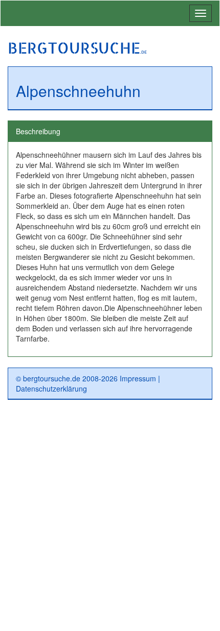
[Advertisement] (110, 519)
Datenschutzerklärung (51, 388)
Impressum (138, 378)
